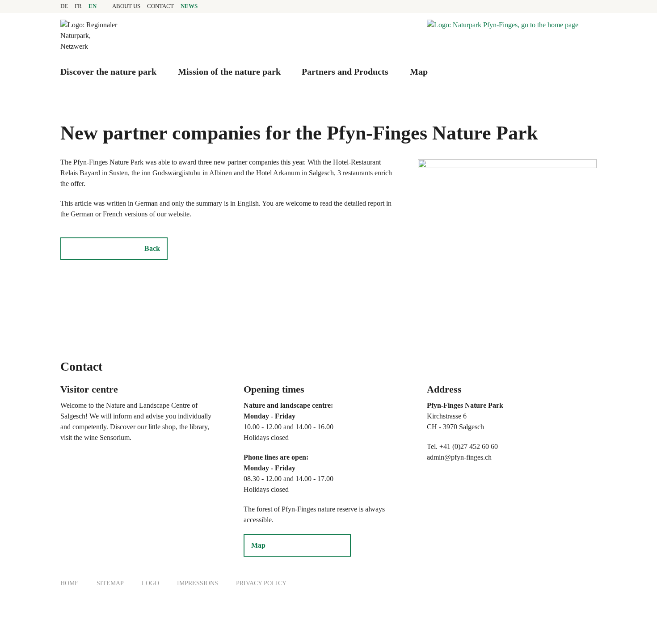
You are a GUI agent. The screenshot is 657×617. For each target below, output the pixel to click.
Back (152, 248)
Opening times (274, 389)
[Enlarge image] (507, 220)
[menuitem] (126, 6)
